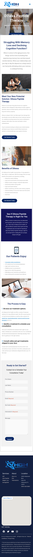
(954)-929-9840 (25, 486)
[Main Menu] (29, 4)
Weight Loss (5, 480)
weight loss (4, 318)
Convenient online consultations (12, 262)
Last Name (8, 385)
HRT (3, 476)
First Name (8, 379)
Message (7, 418)
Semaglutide (5, 482)
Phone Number (9, 392)
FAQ (13, 478)
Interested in (11, 411)
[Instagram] (17, 531)
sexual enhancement (12, 318)
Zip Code (10, 405)
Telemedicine (15, 480)
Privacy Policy (11, 538)
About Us (14, 476)
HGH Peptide (5, 478)
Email (9, 398)
